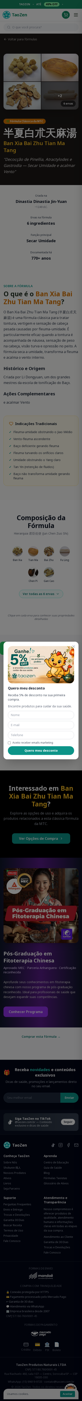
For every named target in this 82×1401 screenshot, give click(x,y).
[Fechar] (74, 646)
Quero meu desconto (41, 750)
